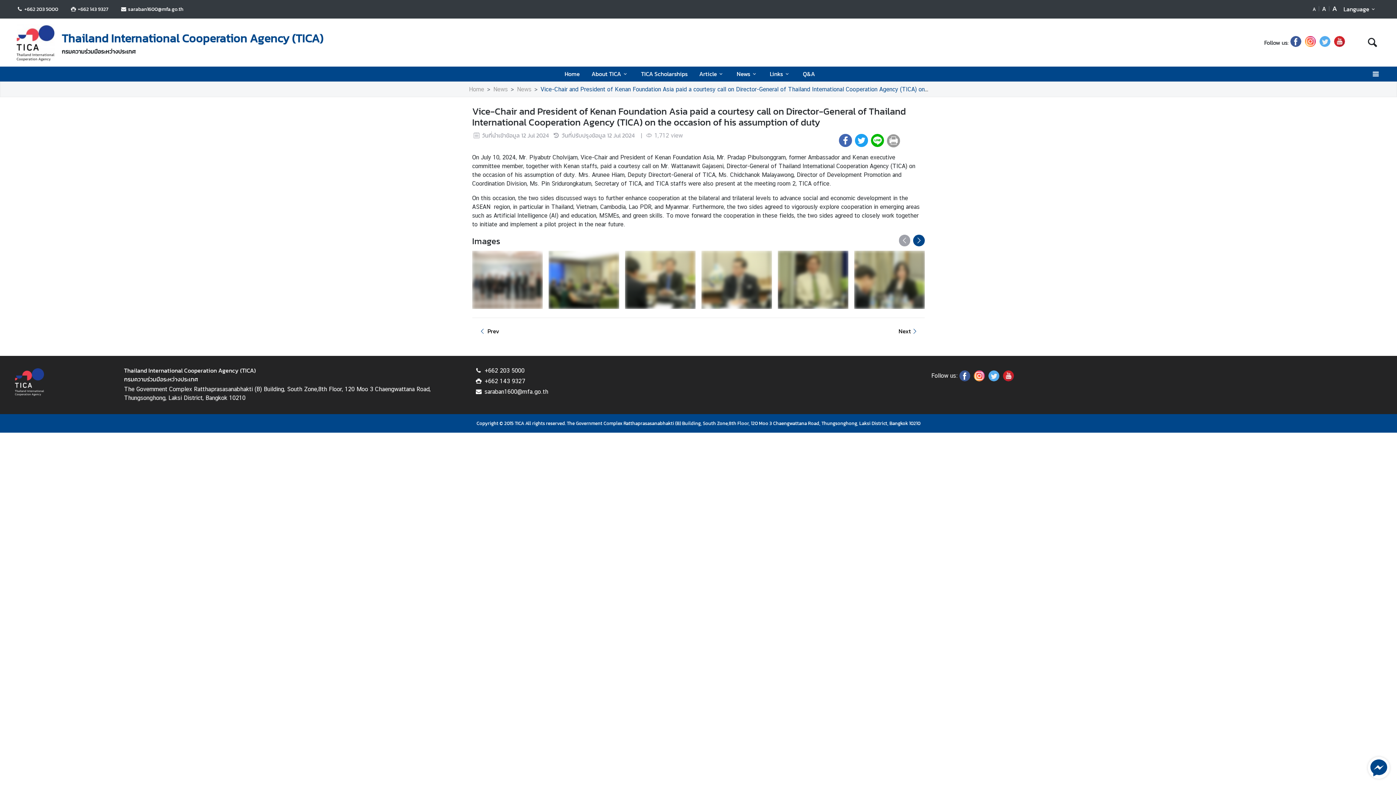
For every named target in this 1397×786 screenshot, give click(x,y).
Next (905, 331)
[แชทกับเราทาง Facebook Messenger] (1379, 767)
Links (776, 74)
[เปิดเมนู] (1375, 74)
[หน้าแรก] (36, 43)
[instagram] (1310, 42)
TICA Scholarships (664, 74)
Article (708, 74)
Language (1356, 9)
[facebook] (1296, 42)
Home (572, 74)
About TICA (606, 74)
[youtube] (1339, 42)
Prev (493, 331)
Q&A (809, 74)
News (743, 74)
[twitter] (1325, 42)
